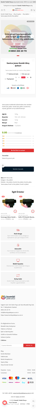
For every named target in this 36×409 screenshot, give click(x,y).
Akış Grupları (17, 14)
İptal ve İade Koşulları (7, 331)
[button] (15, 211)
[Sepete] (34, 10)
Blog (2, 351)
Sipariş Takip (4, 362)
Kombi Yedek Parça (6, 14)
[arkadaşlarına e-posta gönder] (16, 80)
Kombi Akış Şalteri (18, 182)
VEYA (17, 397)
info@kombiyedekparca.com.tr (10, 312)
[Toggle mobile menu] (2, 10)
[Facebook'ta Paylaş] (19, 77)
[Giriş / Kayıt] (32, 10)
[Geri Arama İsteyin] (33, 401)
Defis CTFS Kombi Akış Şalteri (26, 217)
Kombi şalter (27, 182)
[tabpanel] (18, 37)
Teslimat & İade (13, 74)
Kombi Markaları (5, 354)
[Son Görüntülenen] (33, 406)
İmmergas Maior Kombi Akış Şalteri (9, 217)
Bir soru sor (26, 74)
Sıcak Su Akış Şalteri (14, 184)
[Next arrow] (32, 36)
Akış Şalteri (26, 14)
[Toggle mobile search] (4, 10)
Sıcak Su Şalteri (24, 184)
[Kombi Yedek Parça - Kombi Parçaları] (18, 10)
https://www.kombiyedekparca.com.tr (12, 315)
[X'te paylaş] (16, 77)
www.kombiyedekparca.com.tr (22, 393)
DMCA (8, 404)
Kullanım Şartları (5, 337)
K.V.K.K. (17, 404)
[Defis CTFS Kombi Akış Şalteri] (26, 203)
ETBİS (28, 404)
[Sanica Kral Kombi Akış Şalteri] (33, 60)
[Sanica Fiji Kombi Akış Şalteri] (3, 60)
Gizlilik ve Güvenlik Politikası (9, 334)
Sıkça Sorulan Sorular (7, 365)
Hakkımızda (4, 356)
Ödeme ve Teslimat (6, 329)
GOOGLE (22, 404)
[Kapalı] (34, 2)
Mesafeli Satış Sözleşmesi (8, 326)
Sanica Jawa (4, 184)
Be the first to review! (18, 150)
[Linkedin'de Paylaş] (27, 77)
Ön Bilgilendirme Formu (8, 323)
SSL (12, 404)
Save (24, 77)
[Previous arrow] (4, 36)
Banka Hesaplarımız (6, 359)
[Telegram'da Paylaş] (30, 77)
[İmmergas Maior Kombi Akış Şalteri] (9, 203)
